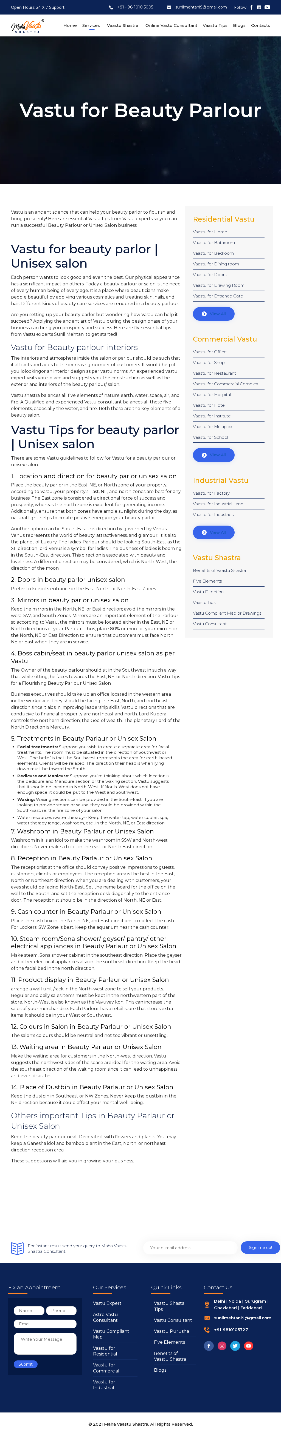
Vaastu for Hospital (212, 394)
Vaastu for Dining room (216, 263)
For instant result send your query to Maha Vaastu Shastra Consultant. (77, 1248)
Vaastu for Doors (209, 274)
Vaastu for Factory (211, 493)
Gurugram (255, 1301)
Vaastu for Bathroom (214, 242)
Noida (235, 1301)
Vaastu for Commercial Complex (225, 383)
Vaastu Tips (215, 25)
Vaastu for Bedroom (213, 253)
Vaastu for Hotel (209, 405)
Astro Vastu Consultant (105, 1317)
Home (70, 25)
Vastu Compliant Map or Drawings (227, 613)
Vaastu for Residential (105, 1351)
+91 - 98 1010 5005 (135, 7)
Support (56, 7)
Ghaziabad (225, 1307)
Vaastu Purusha (171, 1331)
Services (91, 25)
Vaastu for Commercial (106, 1367)
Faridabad (251, 1307)
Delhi (219, 1301)
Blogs (239, 25)
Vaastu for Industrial (104, 1384)
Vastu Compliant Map (111, 1334)
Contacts (260, 25)
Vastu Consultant (210, 623)
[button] (214, 314)
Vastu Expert (107, 1303)
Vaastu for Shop (209, 362)
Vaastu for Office (210, 351)
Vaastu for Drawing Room (219, 285)
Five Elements (207, 581)
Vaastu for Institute (212, 416)
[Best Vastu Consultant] (28, 25)
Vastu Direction (208, 591)
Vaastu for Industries (213, 514)
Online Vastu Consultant (171, 25)
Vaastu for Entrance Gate (218, 296)
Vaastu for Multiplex (212, 426)
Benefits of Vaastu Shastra (219, 570)
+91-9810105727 (231, 1329)
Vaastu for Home (210, 231)
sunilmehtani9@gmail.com (201, 7)
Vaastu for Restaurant (214, 373)
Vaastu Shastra (122, 25)
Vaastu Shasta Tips (169, 1306)
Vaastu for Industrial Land (218, 503)
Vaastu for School (210, 437)
